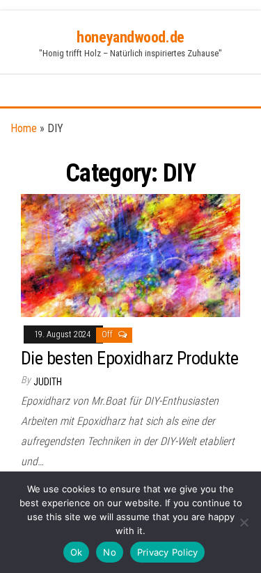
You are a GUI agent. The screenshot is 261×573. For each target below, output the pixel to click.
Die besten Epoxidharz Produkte (129, 358)
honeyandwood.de (130, 37)
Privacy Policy (167, 552)
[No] (244, 522)
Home (23, 128)
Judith (47, 381)
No (109, 552)
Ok (76, 552)
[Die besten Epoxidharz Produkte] (130, 254)
